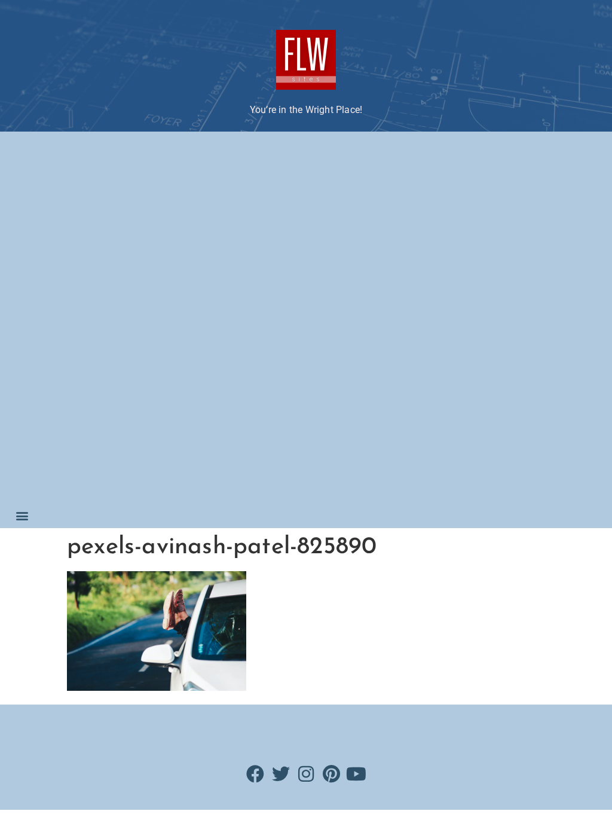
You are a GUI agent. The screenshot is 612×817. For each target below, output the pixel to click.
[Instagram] (306, 774)
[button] (22, 515)
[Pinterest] (331, 774)
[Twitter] (281, 774)
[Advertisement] (71, 320)
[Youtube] (356, 774)
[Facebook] (256, 774)
